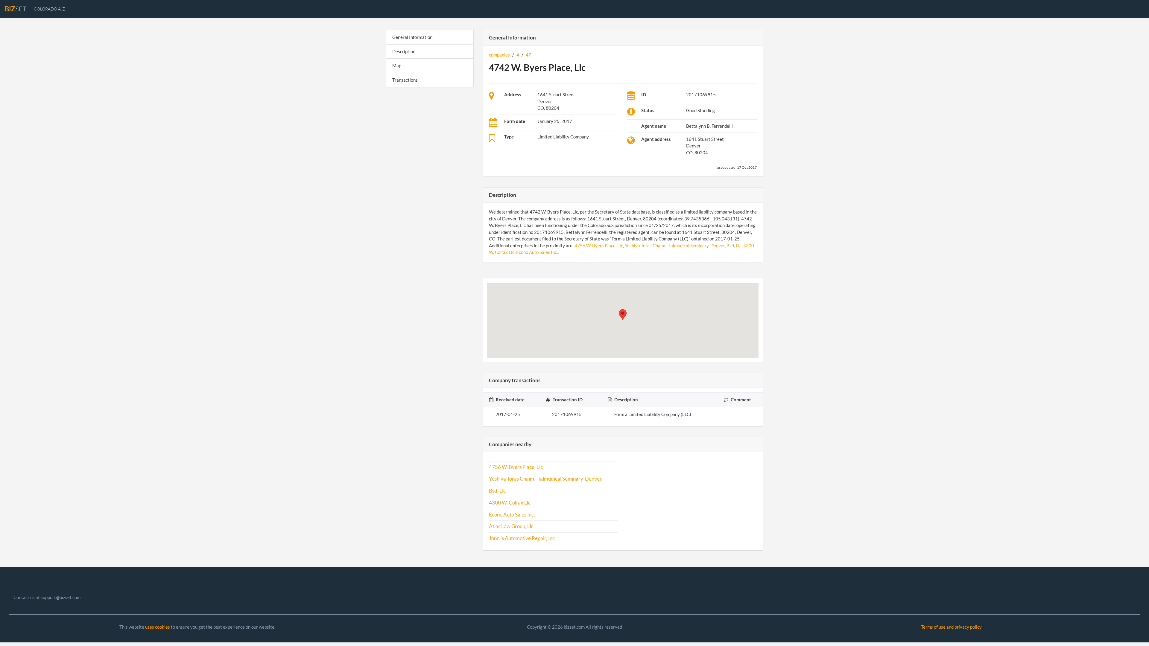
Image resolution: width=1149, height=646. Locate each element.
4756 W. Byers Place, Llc (598, 245)
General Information (412, 37)
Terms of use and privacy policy (951, 627)
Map (396, 65)
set (16, 9)
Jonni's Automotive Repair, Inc (522, 538)
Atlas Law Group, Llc (511, 526)
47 (528, 54)
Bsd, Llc (734, 245)
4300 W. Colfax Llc (510, 503)
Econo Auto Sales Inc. (537, 252)
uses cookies (157, 627)
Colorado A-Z (49, 8)
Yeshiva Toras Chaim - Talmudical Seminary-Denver (675, 245)
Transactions (405, 80)
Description (403, 51)
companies (499, 54)
